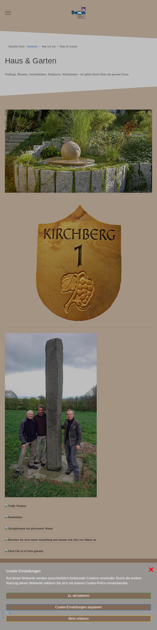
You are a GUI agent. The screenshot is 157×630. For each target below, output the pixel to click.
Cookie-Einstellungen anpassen (78, 607)
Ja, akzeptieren (78, 595)
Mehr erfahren (78, 618)
